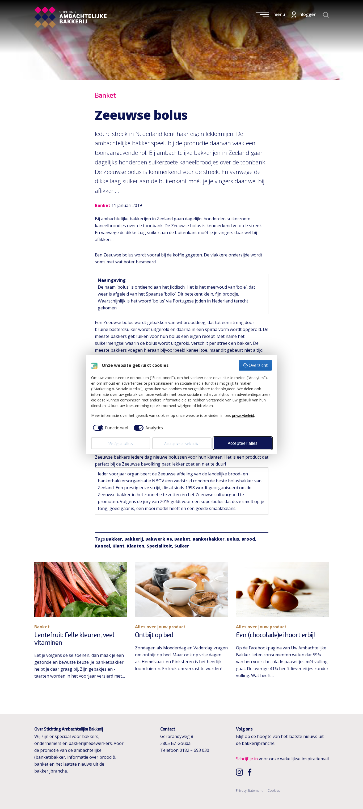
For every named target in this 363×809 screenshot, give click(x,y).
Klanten (135, 546)
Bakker (114, 539)
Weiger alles (120, 443)
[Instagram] (240, 772)
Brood (248, 539)
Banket (182, 539)
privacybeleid (243, 415)
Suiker (181, 546)
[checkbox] (109, 428)
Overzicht (258, 365)
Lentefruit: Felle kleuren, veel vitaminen (74, 639)
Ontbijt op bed (154, 635)
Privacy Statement (249, 790)
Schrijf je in (247, 759)
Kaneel (102, 546)
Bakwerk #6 (158, 539)
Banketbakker (209, 539)
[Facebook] (251, 772)
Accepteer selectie (182, 443)
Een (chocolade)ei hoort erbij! (275, 635)
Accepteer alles (243, 443)
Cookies (274, 790)
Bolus (233, 539)
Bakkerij (133, 539)
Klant (118, 546)
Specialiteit (159, 546)
